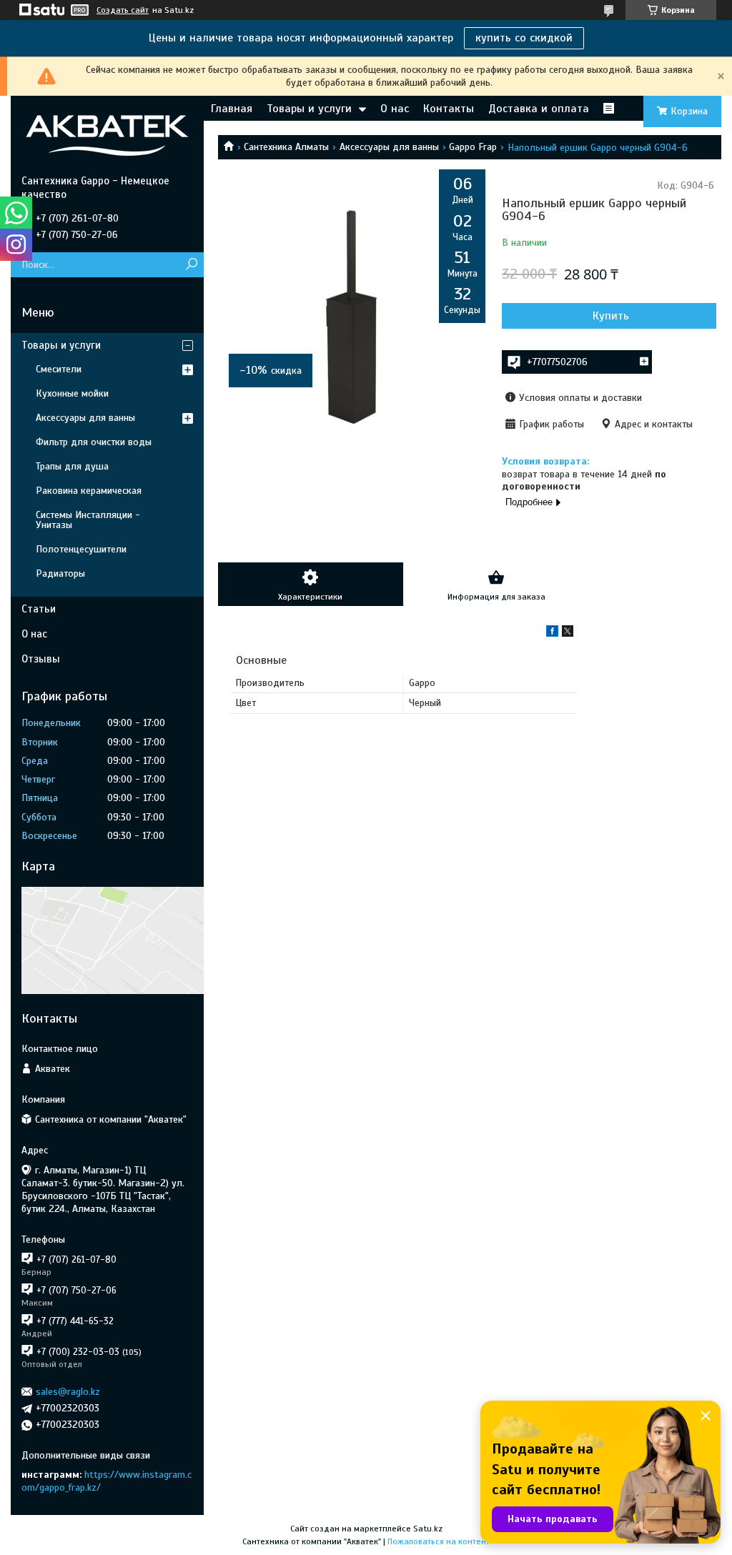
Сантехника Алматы (286, 147)
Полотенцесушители (81, 549)
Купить (611, 316)
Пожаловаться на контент (438, 1541)
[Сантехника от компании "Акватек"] (107, 135)
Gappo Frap (473, 147)
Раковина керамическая (89, 491)
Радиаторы (60, 573)
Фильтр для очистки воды (94, 442)
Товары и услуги (309, 108)
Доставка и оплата (538, 108)
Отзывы (40, 658)
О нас (394, 108)
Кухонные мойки (72, 393)
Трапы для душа (72, 466)
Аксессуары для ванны (389, 147)
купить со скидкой (524, 38)
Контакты (448, 108)
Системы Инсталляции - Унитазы (88, 520)
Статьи (38, 608)
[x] (567, 633)
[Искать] (191, 264)
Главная (231, 108)
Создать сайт (123, 10)
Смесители (58, 369)
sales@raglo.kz (68, 1392)
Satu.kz (427, 1529)
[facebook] (552, 633)
